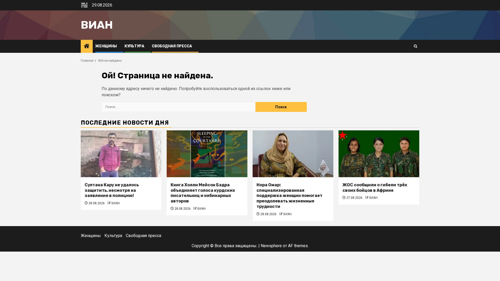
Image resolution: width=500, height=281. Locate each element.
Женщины (106, 46)
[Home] (87, 46)
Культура (134, 46)
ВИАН (115, 203)
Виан (97, 24)
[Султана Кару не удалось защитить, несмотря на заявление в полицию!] (121, 153)
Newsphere (271, 245)
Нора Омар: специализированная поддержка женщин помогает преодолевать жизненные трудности (289, 195)
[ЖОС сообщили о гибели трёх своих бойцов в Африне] (379, 153)
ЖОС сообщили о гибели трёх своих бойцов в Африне (374, 187)
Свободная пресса (172, 46)
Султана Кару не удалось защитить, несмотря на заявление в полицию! (112, 190)
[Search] (415, 46)
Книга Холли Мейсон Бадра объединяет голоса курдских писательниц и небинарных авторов (203, 192)
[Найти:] (178, 107)
